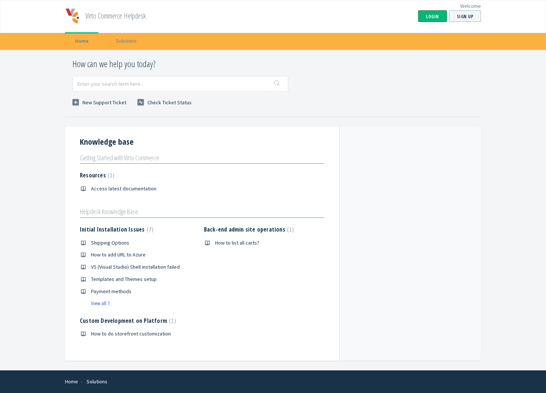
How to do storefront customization (131, 333)
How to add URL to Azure (118, 254)
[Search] (277, 83)
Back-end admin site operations (248, 229)
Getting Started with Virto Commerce (119, 157)
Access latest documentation (123, 188)
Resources (96, 175)
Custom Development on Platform (127, 321)
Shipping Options (110, 242)
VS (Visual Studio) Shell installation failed (135, 266)
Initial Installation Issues (116, 229)
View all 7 (100, 303)
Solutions (126, 40)
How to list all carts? (237, 242)
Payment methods (111, 291)
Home (81, 40)
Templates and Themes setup (124, 279)
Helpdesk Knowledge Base (109, 211)
